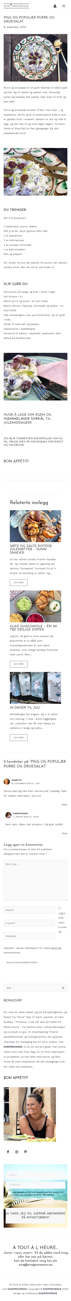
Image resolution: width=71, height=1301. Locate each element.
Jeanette (16, 780)
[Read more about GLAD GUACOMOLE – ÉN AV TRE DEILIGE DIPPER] (35, 606)
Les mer (19, 583)
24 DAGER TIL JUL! (25, 707)
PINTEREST (55, 441)
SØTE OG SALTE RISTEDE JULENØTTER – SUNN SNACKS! (31, 549)
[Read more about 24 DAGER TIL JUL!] (35, 687)
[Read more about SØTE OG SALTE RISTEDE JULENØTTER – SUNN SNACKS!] (35, 526)
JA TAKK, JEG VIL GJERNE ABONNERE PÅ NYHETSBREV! (35, 1215)
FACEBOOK (16, 445)
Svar (64, 804)
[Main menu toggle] (63, 5)
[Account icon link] (55, 6)
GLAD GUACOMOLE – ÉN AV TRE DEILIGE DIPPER (33, 628)
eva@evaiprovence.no (35, 1265)
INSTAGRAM (39, 441)
